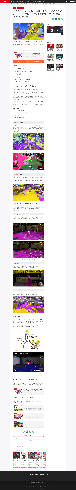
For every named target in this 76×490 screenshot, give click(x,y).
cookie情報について (45, 477)
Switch (14, 1)
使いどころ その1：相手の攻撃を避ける (22, 67)
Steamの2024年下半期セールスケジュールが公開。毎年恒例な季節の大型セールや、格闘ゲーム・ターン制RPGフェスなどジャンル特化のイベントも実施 (53, 35)
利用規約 (37, 477)
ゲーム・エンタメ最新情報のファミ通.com (15, 3)
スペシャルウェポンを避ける (20, 68)
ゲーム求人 (27, 1)
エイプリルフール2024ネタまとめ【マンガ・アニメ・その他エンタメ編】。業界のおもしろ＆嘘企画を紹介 (59, 70)
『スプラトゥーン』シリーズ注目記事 (22, 81)
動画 (33, 1)
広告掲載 (50, 477)
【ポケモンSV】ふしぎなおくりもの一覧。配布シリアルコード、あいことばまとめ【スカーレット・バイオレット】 (59, 59)
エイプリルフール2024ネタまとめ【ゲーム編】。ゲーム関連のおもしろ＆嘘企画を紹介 (50, 60)
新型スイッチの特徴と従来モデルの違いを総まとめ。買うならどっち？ (50, 49)
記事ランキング (50, 24)
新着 (11, 1)
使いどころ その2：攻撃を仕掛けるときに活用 (23, 71)
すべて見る (44, 446)
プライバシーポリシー (32, 477)
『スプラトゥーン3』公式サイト (28, 435)
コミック (27, 450)
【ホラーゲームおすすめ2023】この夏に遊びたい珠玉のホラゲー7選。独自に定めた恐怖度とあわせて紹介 (50, 70)
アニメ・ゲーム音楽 (36, 450)
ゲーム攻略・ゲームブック (21, 450)
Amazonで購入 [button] (17, 467)
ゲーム (15, 450)
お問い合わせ (26, 477)
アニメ (31, 450)
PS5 (15, 1)
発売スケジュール (22, 1)
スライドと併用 (18, 73)
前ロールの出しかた (18, 77)
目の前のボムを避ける (19, 69)
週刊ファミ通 (42, 1)
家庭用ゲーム (26, 3)
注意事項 (41, 477)
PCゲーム (18, 1)
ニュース (31, 1)
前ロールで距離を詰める (20, 76)
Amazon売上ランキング (18, 446)
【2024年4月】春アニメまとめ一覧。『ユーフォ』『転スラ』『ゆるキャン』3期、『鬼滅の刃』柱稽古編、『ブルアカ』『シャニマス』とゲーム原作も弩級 (59, 50)
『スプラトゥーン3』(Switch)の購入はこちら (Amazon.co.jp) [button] (29, 61)
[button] (45, 460)
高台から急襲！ (18, 74)
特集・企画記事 (37, 1)
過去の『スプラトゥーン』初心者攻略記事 (22, 79)
